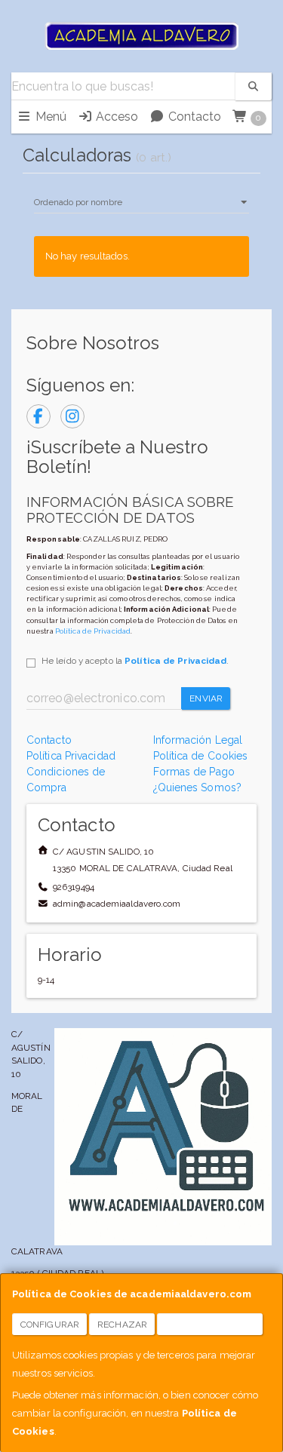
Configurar (49, 1324)
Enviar (206, 698)
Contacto (193, 116)
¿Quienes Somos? (197, 787)
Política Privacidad (70, 756)
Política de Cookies (200, 756)
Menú (49, 116)
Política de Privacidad (93, 631)
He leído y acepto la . (135, 660)
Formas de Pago (194, 772)
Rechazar (122, 1324)
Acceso (116, 116)
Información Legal (198, 740)
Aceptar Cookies (210, 1324)
